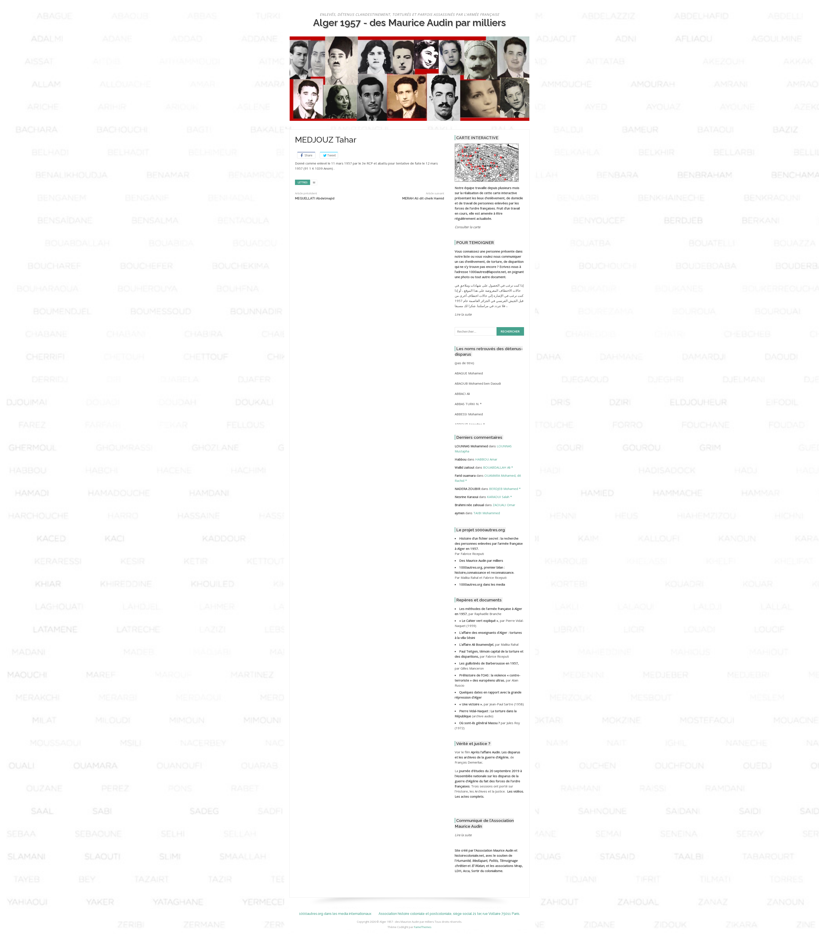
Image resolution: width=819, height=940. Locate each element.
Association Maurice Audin (494, 850)
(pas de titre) (464, 363)
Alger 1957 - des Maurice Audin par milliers (409, 22)
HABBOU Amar (486, 459)
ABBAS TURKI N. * (468, 404)
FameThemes (422, 927)
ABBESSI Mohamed (469, 414)
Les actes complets (469, 796)
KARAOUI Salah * (499, 497)
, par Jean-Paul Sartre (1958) (491, 704)
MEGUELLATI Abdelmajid (314, 198)
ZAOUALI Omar (504, 505)
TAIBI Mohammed (486, 513)
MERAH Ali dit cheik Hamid (423, 198)
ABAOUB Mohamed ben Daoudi (478, 383)
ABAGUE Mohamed (469, 373)
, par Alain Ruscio (487, 680)
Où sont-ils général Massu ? (480, 723)
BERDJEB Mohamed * (505, 489)
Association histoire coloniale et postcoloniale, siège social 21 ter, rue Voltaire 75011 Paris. (449, 914)
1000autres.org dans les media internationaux (335, 914)
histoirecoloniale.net (469, 855)
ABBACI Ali (462, 393)
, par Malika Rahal (488, 644)
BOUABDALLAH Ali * (498, 467)
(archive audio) (482, 716)
